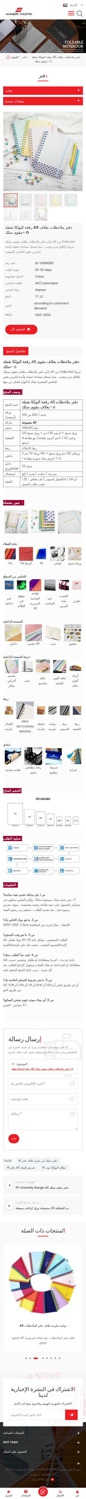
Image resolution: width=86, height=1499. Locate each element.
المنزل (15, 57)
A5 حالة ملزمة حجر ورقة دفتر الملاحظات (43, 1325)
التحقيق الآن (17, 329)
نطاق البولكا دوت (55, 1167)
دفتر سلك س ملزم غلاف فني (39, 1160)
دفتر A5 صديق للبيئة (22, 1167)
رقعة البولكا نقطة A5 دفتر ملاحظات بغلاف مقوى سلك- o (42, 1069)
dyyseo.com (49, 1475)
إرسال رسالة (43, 1491)
